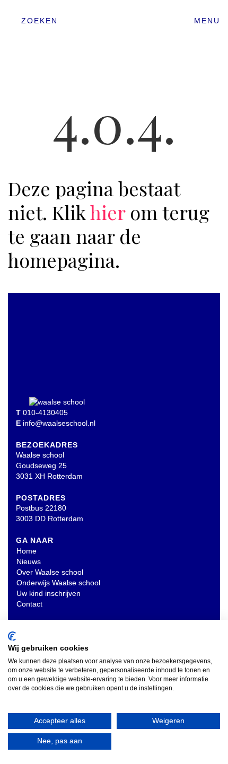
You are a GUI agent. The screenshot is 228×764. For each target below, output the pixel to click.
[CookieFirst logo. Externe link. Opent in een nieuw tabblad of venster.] (12, 636)
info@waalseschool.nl (59, 423)
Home (26, 551)
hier (107, 212)
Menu (207, 20)
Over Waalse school (49, 572)
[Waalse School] (114, 25)
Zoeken (39, 20)
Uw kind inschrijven (48, 593)
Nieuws (28, 561)
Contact (29, 604)
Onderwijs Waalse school (58, 582)
